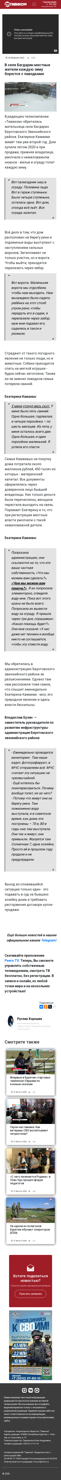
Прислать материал (30, 1293)
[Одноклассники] (46, 1007)
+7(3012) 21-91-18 (30, 1443)
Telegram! (48, 940)
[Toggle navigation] (34, 4)
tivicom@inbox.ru (41, 1462)
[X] (50, 1007)
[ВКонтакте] (41, 1007)
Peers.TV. (12, 961)
